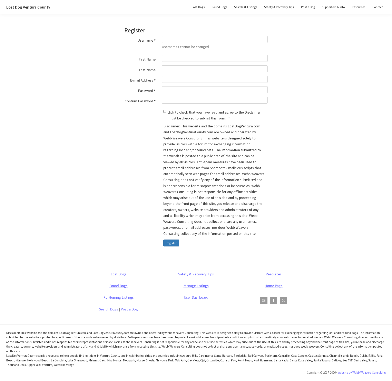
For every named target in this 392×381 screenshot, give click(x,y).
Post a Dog (129, 309)
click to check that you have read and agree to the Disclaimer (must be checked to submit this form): (214, 115)
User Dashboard (196, 297)
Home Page (274, 285)
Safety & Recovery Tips (196, 274)
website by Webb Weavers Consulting (362, 372)
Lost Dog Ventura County (28, 7)
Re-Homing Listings (118, 297)
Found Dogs (118, 285)
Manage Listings (196, 285)
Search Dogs (108, 309)
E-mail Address (143, 80)
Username (146, 40)
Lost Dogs (118, 274)
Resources (274, 274)
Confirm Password (140, 101)
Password (147, 90)
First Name (147, 59)
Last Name (147, 69)
